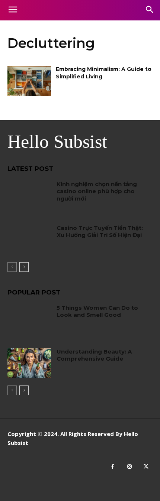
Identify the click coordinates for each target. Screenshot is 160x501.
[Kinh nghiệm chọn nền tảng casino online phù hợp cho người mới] (29, 195)
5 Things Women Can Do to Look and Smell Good (97, 311)
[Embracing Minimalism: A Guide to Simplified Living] (29, 81)
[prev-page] (12, 267)
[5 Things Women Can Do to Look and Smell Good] (29, 319)
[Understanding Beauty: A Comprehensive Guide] (29, 363)
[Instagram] (129, 466)
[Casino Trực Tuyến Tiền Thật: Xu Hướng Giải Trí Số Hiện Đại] (29, 239)
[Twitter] (146, 466)
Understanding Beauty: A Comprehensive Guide (94, 355)
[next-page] (24, 267)
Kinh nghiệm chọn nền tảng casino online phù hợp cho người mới (97, 191)
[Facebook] (112, 466)
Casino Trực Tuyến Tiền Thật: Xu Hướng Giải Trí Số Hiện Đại (100, 231)
